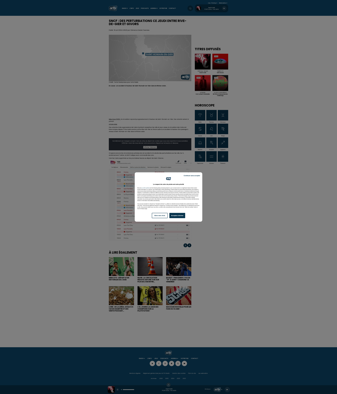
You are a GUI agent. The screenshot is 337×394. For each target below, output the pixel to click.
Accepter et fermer (177, 215)
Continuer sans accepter (192, 176)
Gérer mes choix (159, 215)
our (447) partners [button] (145, 188)
